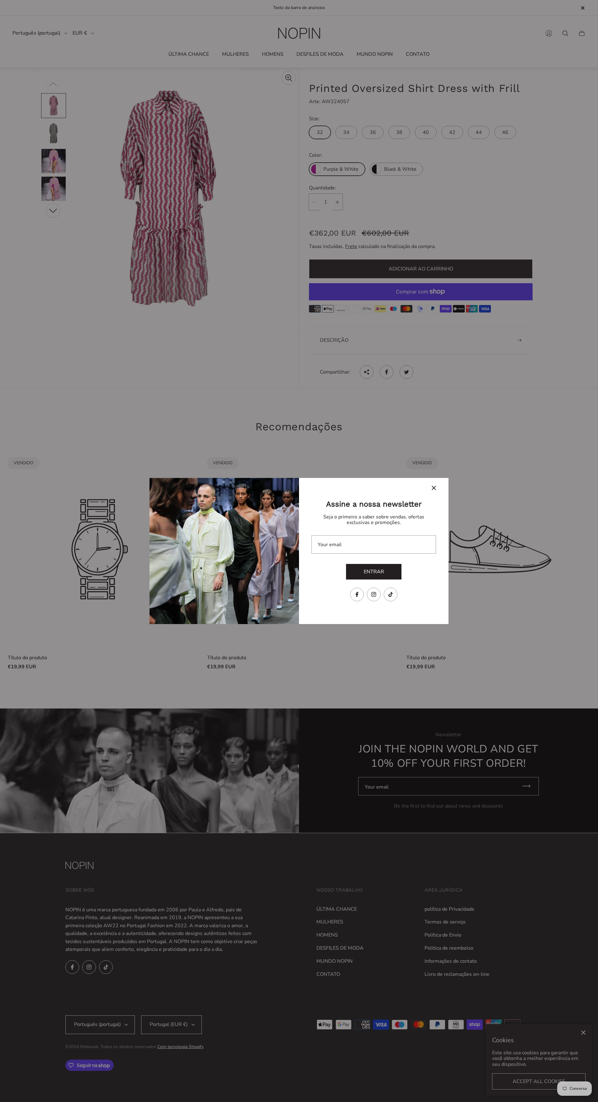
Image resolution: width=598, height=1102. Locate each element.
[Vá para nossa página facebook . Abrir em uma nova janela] (357, 594)
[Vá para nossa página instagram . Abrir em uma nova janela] (374, 594)
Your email (330, 544)
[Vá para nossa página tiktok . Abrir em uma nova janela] (390, 594)
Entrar (374, 571)
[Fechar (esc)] (434, 488)
